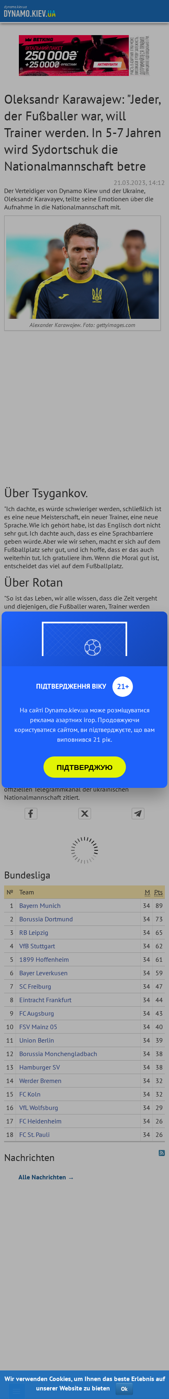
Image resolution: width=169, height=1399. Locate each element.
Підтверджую (85, 767)
